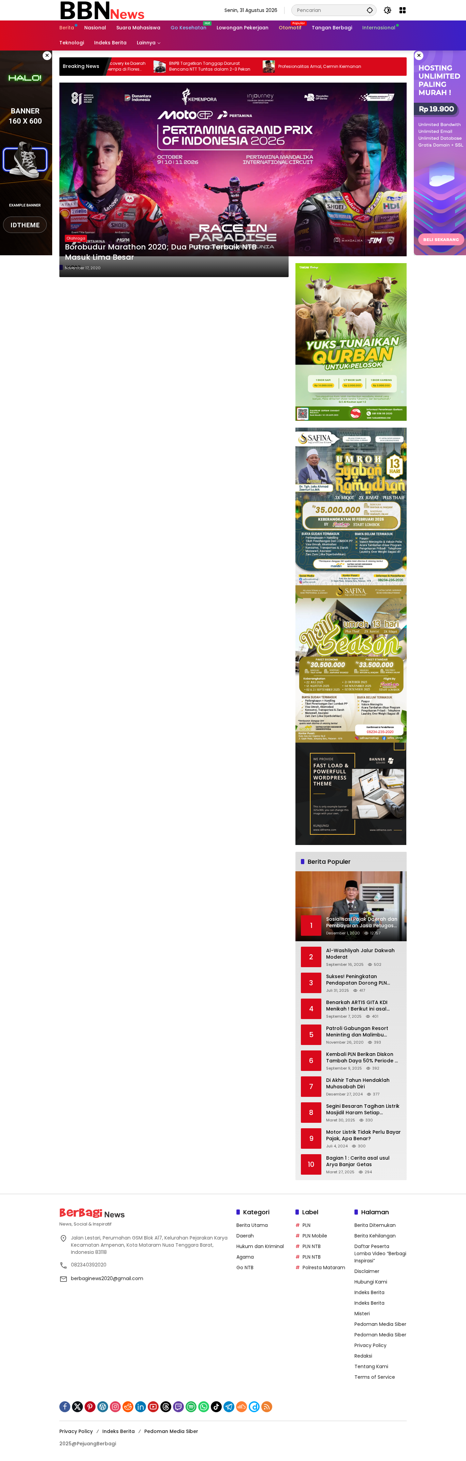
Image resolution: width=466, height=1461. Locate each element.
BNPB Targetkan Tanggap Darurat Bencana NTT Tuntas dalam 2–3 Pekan (156, 66)
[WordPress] (102, 1406)
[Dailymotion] (254, 1406)
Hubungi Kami (370, 1281)
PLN (306, 1225)
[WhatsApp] (203, 1406)
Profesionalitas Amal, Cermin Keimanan (266, 66)
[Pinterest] (90, 1406)
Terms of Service (374, 1377)
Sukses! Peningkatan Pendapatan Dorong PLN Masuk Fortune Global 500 (359, 980)
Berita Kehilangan (375, 1235)
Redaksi (363, 1355)
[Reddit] (127, 1406)
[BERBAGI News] (102, 9)
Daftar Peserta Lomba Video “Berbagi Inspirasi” (380, 1253)
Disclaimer (366, 1271)
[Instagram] (115, 1406)
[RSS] (266, 1406)
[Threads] (165, 1406)
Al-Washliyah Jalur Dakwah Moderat (360, 954)
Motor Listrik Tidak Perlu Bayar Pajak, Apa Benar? (363, 1135)
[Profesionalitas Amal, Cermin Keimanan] (215, 66)
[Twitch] (178, 1406)
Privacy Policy (370, 1345)
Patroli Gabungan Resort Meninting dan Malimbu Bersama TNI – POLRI (357, 1032)
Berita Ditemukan (375, 1225)
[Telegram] (228, 1406)
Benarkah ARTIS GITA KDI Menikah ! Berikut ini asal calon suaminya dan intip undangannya (357, 1006)
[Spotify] (191, 1406)
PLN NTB (312, 1246)
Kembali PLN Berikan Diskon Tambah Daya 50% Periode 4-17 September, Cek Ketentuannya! (363, 1057)
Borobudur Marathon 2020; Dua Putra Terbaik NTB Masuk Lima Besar (161, 252)
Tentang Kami (371, 1366)
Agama (245, 1257)
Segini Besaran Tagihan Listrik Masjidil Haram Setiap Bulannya (362, 1109)
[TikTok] (216, 1406)
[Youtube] (153, 1406)
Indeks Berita (369, 1292)
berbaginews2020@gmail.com (107, 1278)
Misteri (362, 1313)
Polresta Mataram (324, 1267)
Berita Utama (252, 1225)
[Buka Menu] (402, 10)
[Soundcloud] (241, 1406)
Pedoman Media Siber (380, 1324)
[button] (370, 10)
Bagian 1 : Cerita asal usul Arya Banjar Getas (358, 1161)
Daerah (245, 1235)
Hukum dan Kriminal (260, 1246)
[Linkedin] (140, 1406)
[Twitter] (77, 1406)
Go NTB (244, 1267)
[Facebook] (64, 1406)
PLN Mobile (315, 1235)
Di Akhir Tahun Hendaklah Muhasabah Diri (358, 1083)
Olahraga (76, 238)
